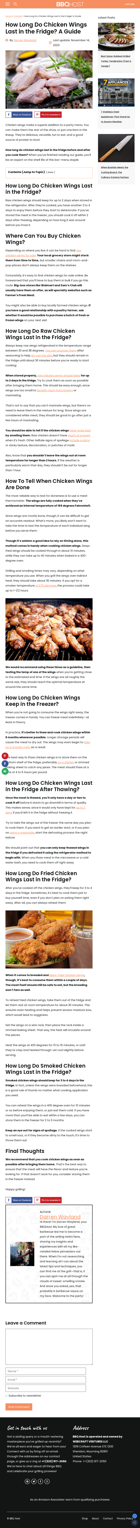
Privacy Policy (125, 1518)
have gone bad (80, 430)
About (95, 1518)
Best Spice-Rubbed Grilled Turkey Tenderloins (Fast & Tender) (116, 61)
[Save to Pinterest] (5, 756)
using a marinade (22, 833)
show (50, 172)
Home (8, 16)
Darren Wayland (25, 40)
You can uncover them (60, 350)
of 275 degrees (45, 586)
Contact (108, 1518)
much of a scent (79, 435)
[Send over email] (5, 771)
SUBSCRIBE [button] (130, 4)
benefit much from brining (55, 390)
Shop (85, 1518)
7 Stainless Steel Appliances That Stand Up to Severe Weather (115, 116)
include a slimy (79, 440)
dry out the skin (41, 355)
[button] (15, 4)
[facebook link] (40, 1481)
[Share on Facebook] (5, 763)
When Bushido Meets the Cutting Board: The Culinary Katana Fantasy (115, 172)
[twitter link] (34, 1481)
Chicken (18, 16)
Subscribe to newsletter (25, 1396)
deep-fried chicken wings (66, 975)
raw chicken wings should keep (59, 375)
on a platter (66, 762)
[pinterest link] (27, 1481)
